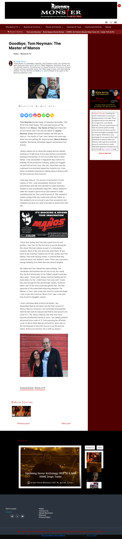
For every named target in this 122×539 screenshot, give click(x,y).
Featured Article (93, 27)
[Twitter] (31, 115)
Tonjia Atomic (21, 61)
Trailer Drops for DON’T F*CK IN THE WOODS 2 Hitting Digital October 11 (51, 475)
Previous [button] (90, 447)
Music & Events (53, 27)
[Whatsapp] (43, 115)
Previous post (23, 423)
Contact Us (43, 511)
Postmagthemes (97, 531)
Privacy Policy (44, 517)
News (108, 27)
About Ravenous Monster (46, 514)
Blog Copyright (92, 536)
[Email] (48, 115)
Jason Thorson (36, 483)
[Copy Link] (52, 115)
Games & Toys (74, 27)
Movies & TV (12, 27)
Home (41, 509)
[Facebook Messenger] (26, 115)
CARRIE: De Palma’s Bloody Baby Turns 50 (75, 32)
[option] (47, 32)
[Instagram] (35, 115)
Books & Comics (32, 27)
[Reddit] (39, 115)
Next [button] (100, 447)
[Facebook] (22, 115)
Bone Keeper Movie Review (47, 32)
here (41, 71)
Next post (66, 423)
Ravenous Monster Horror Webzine (53, 536)
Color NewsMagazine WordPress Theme (72, 531)
